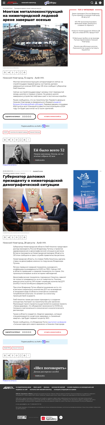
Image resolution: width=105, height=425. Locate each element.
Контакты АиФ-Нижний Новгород (40, 389)
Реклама (46, 387)
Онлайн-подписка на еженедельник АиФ (80, 387)
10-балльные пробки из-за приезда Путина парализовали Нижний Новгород (86, 40)
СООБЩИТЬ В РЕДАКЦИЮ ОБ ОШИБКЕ (65, 389)
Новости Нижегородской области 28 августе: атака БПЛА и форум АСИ (86, 31)
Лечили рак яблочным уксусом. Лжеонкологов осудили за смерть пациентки (86, 48)
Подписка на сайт (21, 389)
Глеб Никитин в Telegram (11, 67)
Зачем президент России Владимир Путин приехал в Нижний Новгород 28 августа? (86, 15)
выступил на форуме (57, 322)
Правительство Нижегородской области (16, 232)
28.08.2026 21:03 (8, 171)
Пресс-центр (37, 387)
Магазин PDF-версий (58, 387)
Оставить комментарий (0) (52, 116)
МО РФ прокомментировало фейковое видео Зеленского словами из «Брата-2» (86, 23)
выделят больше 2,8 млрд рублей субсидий (37, 103)
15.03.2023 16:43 (7, 8)
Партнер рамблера (33, 417)
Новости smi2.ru (10, 165)
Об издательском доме (23, 387)
